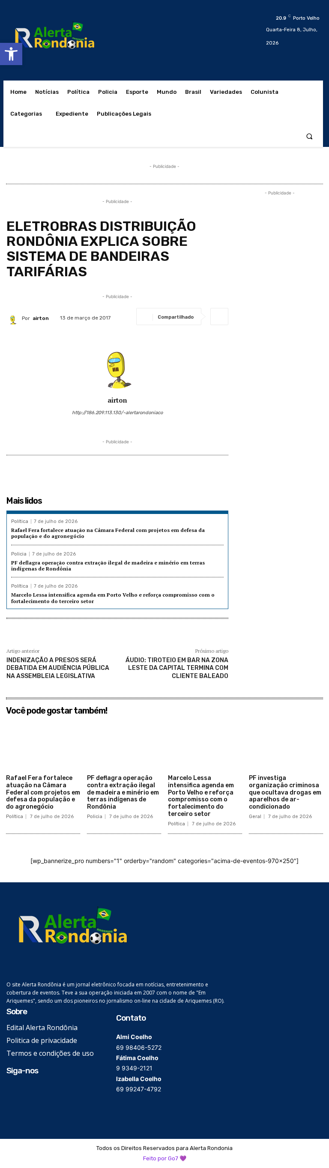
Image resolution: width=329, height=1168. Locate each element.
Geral (255, 816)
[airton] (14, 318)
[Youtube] (50, 1090)
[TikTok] (37, 1090)
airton (41, 318)
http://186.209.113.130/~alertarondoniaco (117, 412)
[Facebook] (11, 1090)
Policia (19, 554)
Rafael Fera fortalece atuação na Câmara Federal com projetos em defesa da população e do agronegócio (108, 533)
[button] (11, 54)
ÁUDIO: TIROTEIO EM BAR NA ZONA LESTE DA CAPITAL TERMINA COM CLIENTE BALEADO (177, 668)
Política (19, 521)
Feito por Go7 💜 (164, 1158)
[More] (219, 316)
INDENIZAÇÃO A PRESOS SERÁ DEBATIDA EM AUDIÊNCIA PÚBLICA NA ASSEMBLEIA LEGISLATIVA (57, 668)
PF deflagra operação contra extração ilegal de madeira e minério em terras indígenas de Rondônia (108, 565)
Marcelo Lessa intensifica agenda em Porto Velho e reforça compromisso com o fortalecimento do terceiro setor (201, 796)
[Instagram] (24, 1090)
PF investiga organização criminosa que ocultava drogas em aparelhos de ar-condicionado (285, 792)
